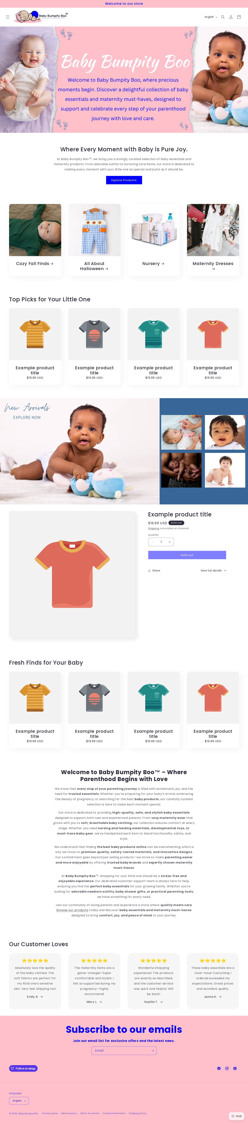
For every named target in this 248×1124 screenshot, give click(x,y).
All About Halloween (92, 266)
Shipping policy (137, 1113)
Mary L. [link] (92, 1002)
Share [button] (156, 570)
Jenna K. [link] (210, 997)
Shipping (153, 528)
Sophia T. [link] (151, 1002)
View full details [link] (211, 570)
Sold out (187, 555)
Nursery (151, 263)
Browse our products (72, 910)
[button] (8, 17)
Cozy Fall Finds (32, 263)
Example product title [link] (35, 370)
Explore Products (124, 180)
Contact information (113, 1113)
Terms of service (89, 1113)
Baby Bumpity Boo (28, 1113)
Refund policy (69, 1113)
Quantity (153, 535)
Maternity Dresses (213, 263)
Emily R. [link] (32, 997)
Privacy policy (50, 1113)
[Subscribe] (152, 1050)
